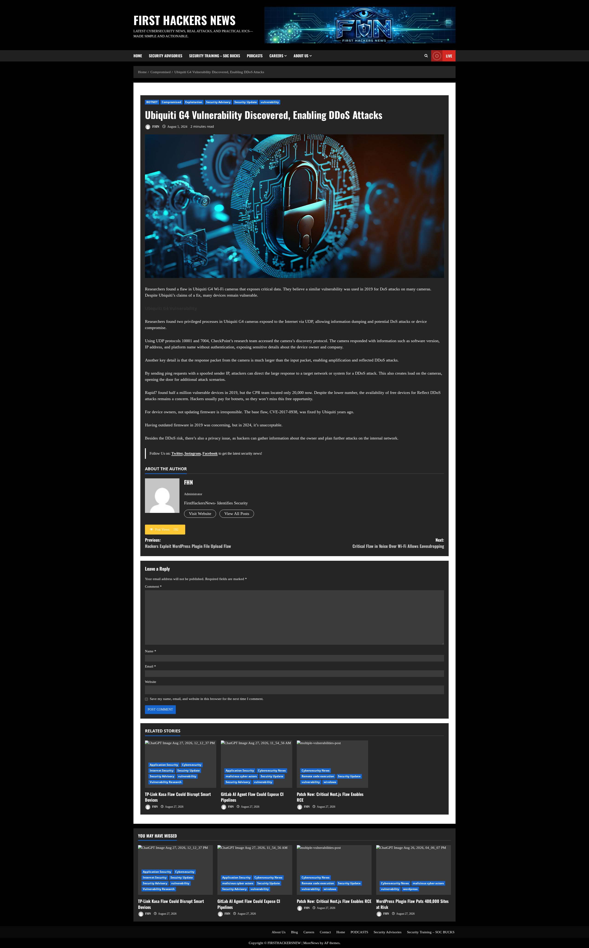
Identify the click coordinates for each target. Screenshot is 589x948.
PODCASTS (255, 55)
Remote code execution (318, 776)
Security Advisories (165, 55)
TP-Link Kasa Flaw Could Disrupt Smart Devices (178, 797)
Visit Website (200, 513)
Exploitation (193, 102)
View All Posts (236, 513)
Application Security (164, 765)
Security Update (245, 102)
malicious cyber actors (241, 776)
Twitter (177, 453)
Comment (153, 586)
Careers (276, 55)
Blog (294, 932)
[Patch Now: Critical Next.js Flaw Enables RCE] (332, 764)
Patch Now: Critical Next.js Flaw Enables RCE (330, 797)
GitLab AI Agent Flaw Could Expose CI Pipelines (252, 797)
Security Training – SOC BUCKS (214, 55)
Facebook (210, 453)
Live (449, 55)
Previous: (188, 543)
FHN (155, 126)
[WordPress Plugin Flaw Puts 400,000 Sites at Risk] (413, 870)
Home (137, 55)
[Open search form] (426, 55)
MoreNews (311, 943)
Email (150, 666)
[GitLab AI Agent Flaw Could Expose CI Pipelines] (256, 764)
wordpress (410, 889)
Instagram (192, 453)
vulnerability (270, 102)
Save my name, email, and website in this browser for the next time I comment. (206, 699)
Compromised (171, 102)
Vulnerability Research (166, 782)
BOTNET (152, 102)
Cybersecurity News (272, 770)
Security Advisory (218, 102)
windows (330, 782)
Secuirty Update (188, 770)
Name (150, 651)
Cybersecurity (191, 765)
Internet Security (161, 770)
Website (150, 682)
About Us (301, 55)
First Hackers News (184, 19)
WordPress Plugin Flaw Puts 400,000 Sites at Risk (412, 904)
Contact (325, 932)
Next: (398, 543)
